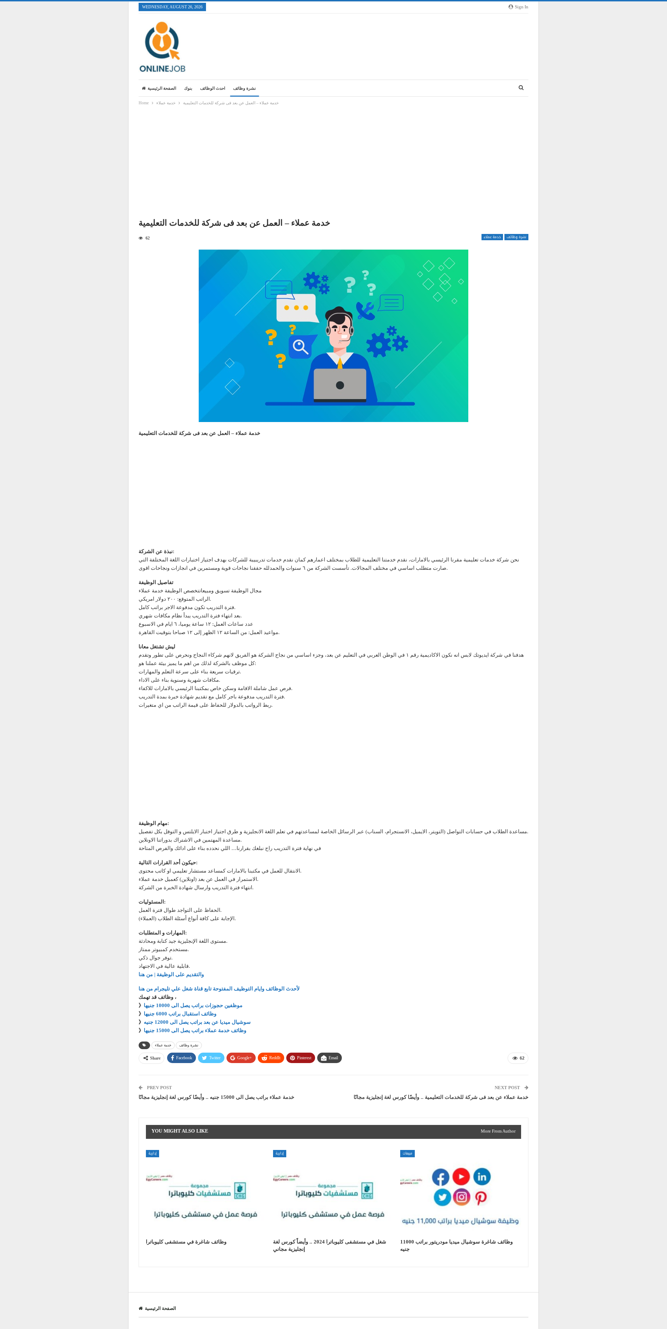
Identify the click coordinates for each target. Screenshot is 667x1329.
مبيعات (407, 1153)
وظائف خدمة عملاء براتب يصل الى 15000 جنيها (195, 1030)
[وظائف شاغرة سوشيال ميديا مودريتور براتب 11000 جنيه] (460, 1192)
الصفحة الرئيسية (162, 88)
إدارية (152, 1153)
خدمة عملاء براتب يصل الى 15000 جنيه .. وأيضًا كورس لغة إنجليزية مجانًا (216, 1097)
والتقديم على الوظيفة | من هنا (171, 974)
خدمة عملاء (492, 237)
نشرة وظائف (244, 88)
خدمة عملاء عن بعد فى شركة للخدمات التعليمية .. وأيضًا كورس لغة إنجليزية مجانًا (441, 1097)
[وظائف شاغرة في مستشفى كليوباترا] (206, 1192)
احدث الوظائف (212, 88)
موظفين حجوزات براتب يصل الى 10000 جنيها (193, 1005)
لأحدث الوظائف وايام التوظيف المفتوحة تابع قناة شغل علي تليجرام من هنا (219, 988)
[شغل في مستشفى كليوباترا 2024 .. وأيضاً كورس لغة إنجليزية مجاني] (333, 1192)
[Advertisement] (333, 163)
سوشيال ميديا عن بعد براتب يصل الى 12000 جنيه (197, 1022)
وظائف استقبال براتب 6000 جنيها (180, 1013)
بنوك (188, 88)
